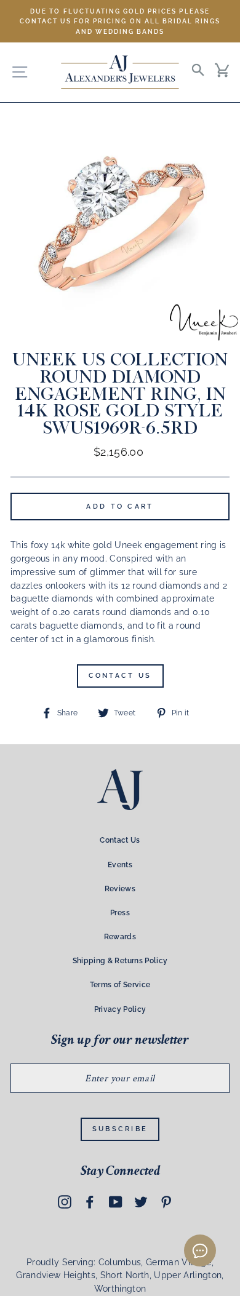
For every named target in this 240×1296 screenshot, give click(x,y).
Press (120, 912)
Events (120, 865)
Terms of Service (120, 984)
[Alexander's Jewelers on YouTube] (115, 1201)
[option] (120, 21)
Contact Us (120, 676)
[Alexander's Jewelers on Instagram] (64, 1201)
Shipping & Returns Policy (120, 960)
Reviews (120, 889)
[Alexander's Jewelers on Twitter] (141, 1201)
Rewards (120, 936)
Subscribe (120, 1129)
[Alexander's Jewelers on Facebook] (90, 1201)
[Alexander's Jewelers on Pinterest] (166, 1201)
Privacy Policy (120, 1009)
